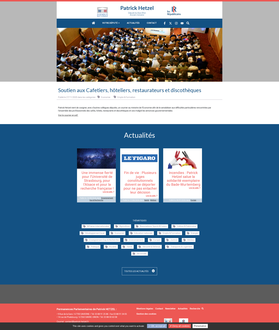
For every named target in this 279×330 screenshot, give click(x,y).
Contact (152, 23)
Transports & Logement (181, 247)
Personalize (200, 326)
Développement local (94, 233)
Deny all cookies (180, 326)
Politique (95, 247)
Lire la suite (108, 192)
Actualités (133, 23)
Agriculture (124, 226)
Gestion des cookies (146, 314)
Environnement (136, 240)
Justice (173, 240)
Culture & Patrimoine (186, 226)
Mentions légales (144, 308)
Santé (146, 200)
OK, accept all (157, 326)
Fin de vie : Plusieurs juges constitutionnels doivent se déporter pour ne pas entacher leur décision (140, 182)
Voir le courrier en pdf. (68, 115)
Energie (194, 233)
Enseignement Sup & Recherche (101, 199)
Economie (105, 97)
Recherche (195, 308)
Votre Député (110, 23)
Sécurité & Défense (151, 247)
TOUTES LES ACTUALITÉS (136, 271)
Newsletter (170, 308)
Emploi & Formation (126, 97)
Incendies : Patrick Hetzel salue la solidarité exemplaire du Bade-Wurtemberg (183, 179)
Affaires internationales (98, 226)
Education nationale (143, 233)
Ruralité (112, 247)
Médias (153, 200)
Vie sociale (141, 253)
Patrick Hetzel (137, 7)
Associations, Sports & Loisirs (153, 226)
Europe (193, 200)
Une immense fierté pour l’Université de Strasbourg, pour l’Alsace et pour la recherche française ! (97, 181)
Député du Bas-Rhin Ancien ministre (137, 14)
